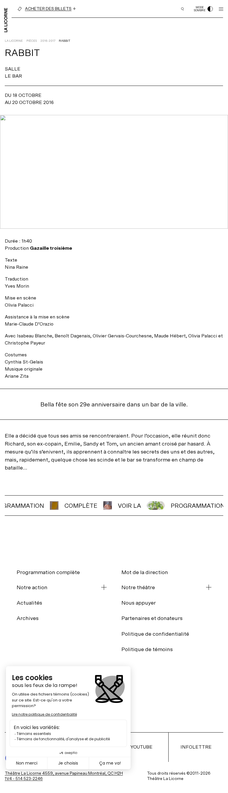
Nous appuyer (138, 603)
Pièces (31, 40)
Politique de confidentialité (155, 634)
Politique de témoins (147, 649)
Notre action (32, 587)
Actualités (29, 603)
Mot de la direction (144, 572)
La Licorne (14, 40)
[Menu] (221, 8)
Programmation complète (48, 572)
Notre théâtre (138, 587)
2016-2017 (47, 40)
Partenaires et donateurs (152, 618)
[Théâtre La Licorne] (5, 19)
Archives (28, 618)
